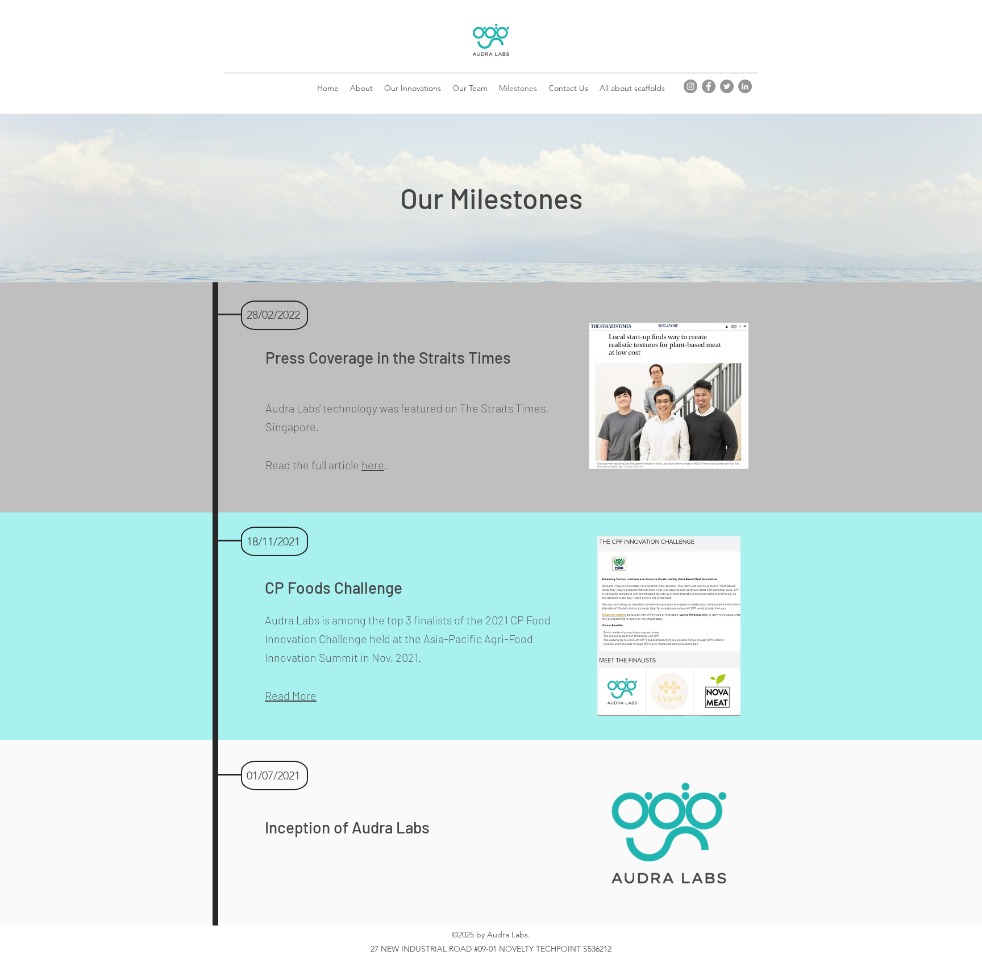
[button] (412, 88)
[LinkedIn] (745, 86)
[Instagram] (690, 86)
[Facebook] (708, 86)
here (372, 465)
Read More (291, 695)
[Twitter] (727, 86)
